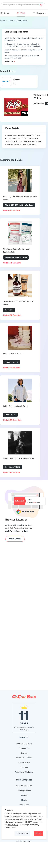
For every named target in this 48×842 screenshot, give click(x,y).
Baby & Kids (24, 805)
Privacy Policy (24, 763)
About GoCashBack (24, 744)
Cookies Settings (22, 834)
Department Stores (24, 786)
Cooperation (24, 748)
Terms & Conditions (24, 758)
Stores (6, 13)
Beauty (24, 795)
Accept (38, 834)
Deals (22, 13)
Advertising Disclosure (24, 772)
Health (24, 800)
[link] (2, 21)
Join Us (24, 753)
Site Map (24, 767)
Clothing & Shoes (24, 791)
